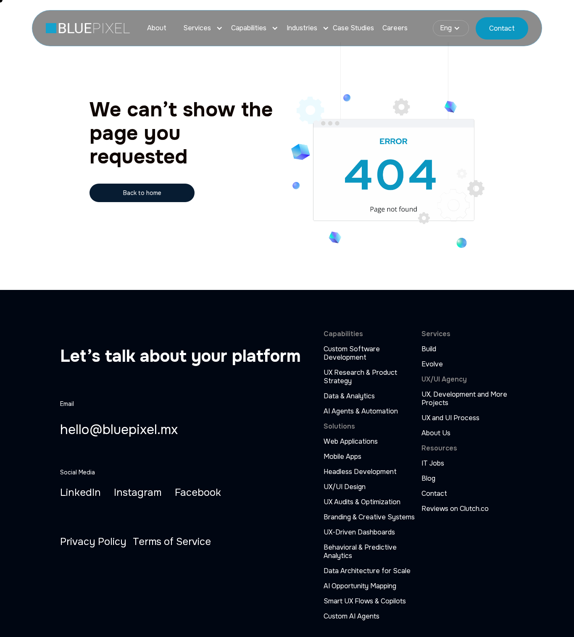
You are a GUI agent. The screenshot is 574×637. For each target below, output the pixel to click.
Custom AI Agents (351, 616)
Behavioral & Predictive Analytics (360, 551)
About (156, 28)
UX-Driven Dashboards (359, 532)
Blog (428, 478)
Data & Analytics (349, 396)
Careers (395, 28)
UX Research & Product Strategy (360, 377)
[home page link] (88, 28)
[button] (199, 28)
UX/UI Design (345, 487)
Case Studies (353, 28)
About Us (435, 433)
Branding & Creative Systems (369, 517)
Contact (434, 494)
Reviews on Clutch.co (455, 509)
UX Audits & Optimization (362, 502)
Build (428, 349)
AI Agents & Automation (361, 411)
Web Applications (351, 441)
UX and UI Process (450, 418)
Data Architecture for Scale (367, 571)
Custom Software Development (352, 353)
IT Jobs (432, 463)
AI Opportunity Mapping (360, 586)
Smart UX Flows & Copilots (365, 601)
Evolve (432, 364)
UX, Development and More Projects (464, 398)
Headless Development (360, 472)
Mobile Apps (342, 457)
